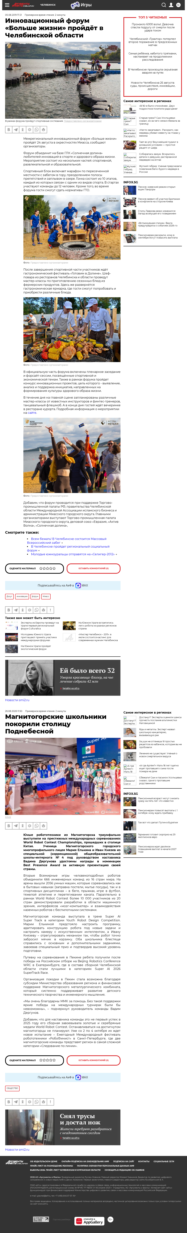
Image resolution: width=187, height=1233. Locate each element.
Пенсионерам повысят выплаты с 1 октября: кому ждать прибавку (158, 811)
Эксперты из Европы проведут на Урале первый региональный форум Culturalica (40, 625)
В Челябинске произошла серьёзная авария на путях (153, 71)
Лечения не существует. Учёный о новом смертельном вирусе (158, 755)
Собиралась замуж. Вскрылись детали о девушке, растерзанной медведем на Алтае (158, 157)
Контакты (143, 1161)
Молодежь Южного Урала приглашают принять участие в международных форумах (39, 637)
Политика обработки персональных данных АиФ (105, 1166)
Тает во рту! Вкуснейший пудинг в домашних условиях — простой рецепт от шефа (158, 145)
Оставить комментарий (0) (94, 568)
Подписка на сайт (123, 1161)
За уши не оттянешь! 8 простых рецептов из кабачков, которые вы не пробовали (160, 744)
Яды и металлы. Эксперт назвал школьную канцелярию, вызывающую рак (157, 732)
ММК (8, 817)
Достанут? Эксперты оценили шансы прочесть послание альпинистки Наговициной (160, 720)
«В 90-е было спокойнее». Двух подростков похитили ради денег (158, 107)
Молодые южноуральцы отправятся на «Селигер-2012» (73, 554)
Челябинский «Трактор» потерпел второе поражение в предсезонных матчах (153, 42)
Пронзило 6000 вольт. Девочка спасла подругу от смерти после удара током (153, 27)
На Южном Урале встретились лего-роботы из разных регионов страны (98, 625)
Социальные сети (164, 1161)
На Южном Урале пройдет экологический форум (36, 647)
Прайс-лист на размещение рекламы (51, 1166)
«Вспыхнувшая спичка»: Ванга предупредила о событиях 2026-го (158, 224)
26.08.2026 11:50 (13, 711)
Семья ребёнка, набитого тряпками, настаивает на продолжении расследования (153, 56)
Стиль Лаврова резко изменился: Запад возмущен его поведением (157, 212)
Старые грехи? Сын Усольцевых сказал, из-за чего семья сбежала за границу (159, 120)
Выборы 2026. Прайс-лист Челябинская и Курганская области (65, 1170)
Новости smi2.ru (17, 700)
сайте (32, 412)
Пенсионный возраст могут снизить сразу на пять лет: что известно (158, 799)
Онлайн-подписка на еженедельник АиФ (85, 1161)
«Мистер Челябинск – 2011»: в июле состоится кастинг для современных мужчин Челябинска (98, 637)
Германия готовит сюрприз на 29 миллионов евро (156, 835)
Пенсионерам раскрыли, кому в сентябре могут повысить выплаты (158, 236)
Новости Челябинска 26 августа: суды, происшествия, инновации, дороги (152, 86)
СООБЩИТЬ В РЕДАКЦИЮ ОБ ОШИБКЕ (124, 1170)
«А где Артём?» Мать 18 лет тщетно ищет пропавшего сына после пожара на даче (159, 768)
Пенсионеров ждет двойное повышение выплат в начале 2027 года (157, 849)
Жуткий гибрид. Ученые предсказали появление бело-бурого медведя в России (160, 169)
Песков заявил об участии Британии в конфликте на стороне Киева (159, 200)
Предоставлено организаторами (83, 121)
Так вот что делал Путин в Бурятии (158, 822)
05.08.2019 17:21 (13, 15)
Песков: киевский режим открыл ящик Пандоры (156, 188)
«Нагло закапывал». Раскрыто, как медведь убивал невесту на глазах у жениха (159, 133)
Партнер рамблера (61, 1219)
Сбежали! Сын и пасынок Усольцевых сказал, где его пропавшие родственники (160, 780)
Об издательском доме (43, 1161)
